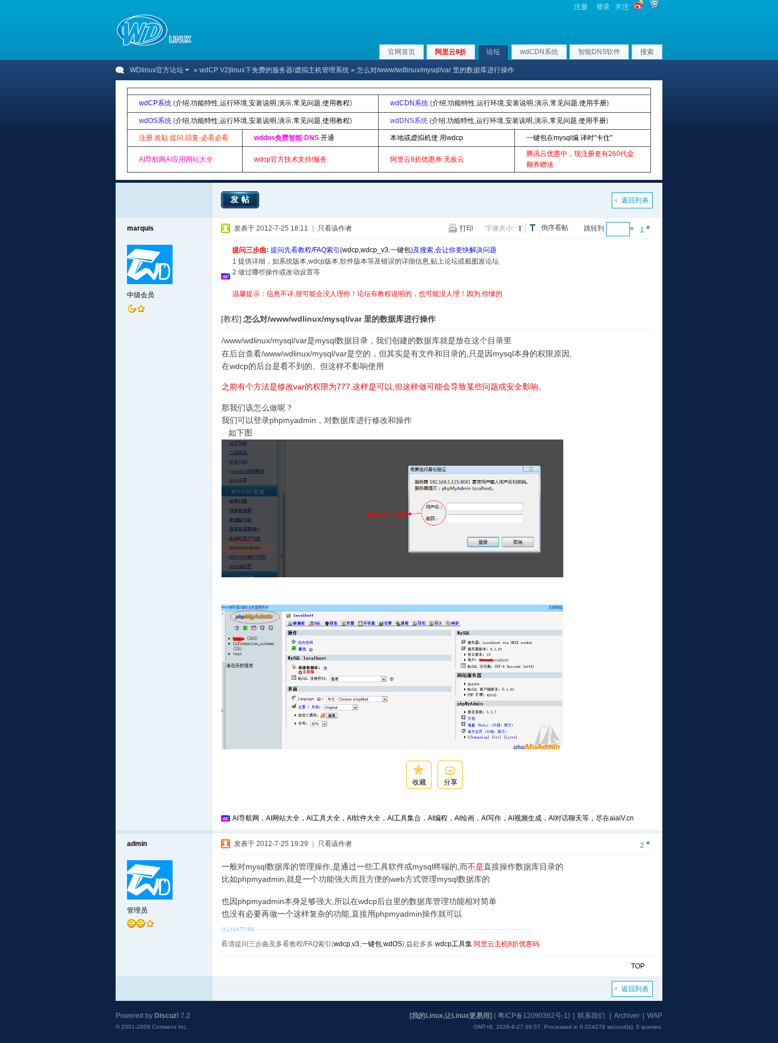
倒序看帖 (554, 228)
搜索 (647, 52)
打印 (466, 228)
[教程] (231, 318)
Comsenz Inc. (170, 1027)
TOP (638, 966)
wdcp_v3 (374, 250)
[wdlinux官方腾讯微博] (654, 7)
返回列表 (635, 200)
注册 (581, 7)
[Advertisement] (439, 303)
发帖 (241, 199)
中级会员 (140, 295)
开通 (327, 138)
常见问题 (307, 103)
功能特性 (204, 103)
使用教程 (336, 103)
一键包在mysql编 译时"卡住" (569, 138)
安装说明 (262, 103)
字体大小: (499, 228)
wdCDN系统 (539, 52)
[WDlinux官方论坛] (154, 44)
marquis (140, 228)
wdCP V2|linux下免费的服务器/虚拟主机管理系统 (274, 70)
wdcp (350, 250)
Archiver (627, 1016)
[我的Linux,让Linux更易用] (451, 1016)
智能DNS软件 (599, 52)
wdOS (392, 944)
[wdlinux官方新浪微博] (638, 7)
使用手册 (593, 103)
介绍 (182, 103)
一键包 (400, 250)
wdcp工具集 (453, 944)
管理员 (137, 910)
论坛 (493, 52)
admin (137, 844)
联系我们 (591, 1016)
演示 (285, 103)
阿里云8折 (450, 52)
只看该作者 (335, 228)
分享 (450, 782)
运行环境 (233, 103)
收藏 (419, 782)
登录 (603, 7)
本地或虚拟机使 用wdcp (426, 138)
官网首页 (401, 52)
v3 (355, 944)
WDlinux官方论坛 (156, 70)
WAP (654, 1016)
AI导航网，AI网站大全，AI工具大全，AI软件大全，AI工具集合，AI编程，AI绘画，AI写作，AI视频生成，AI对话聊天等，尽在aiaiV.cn (433, 818)
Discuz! (166, 1016)
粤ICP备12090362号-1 (533, 1016)
